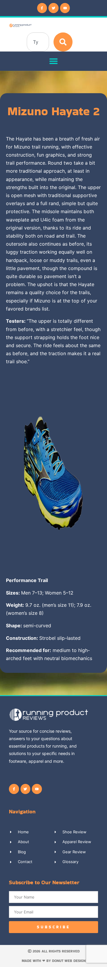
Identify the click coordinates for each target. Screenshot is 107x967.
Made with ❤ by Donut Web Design (54, 960)
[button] (53, 61)
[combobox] (38, 42)
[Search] (63, 42)
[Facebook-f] (42, 8)
